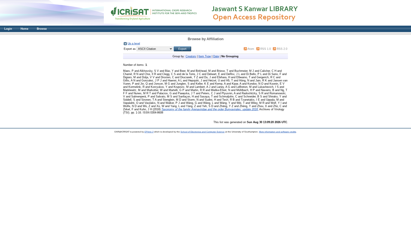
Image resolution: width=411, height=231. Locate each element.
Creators (191, 56)
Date (216, 56)
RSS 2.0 (282, 48)
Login (8, 28)
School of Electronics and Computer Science (202, 132)
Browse (42, 28)
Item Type (204, 56)
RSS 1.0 (265, 48)
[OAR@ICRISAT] (205, 24)
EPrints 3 (148, 132)
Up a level (134, 43)
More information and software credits (277, 132)
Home (24, 28)
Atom (250, 48)
